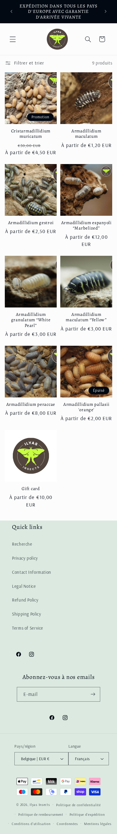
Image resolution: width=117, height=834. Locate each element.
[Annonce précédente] (11, 11)
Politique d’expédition (87, 814)
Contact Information (31, 572)
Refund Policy (25, 600)
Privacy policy (25, 558)
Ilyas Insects (40, 804)
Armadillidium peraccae (31, 404)
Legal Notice (24, 586)
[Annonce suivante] (105, 11)
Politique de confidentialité (78, 805)
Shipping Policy (26, 614)
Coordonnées (67, 823)
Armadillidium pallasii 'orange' (86, 407)
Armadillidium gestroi (31, 223)
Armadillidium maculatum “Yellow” (86, 317)
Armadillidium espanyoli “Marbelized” (86, 225)
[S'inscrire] (93, 694)
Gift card (31, 489)
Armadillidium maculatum (86, 134)
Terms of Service (27, 628)
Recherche (22, 544)
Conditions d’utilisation (31, 823)
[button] (13, 39)
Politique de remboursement (40, 814)
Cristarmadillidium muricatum (31, 134)
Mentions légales (98, 823)
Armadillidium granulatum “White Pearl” (31, 320)
